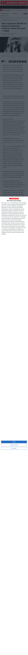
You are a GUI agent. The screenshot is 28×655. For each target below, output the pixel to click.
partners (9, 202)
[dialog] (14, 425)
